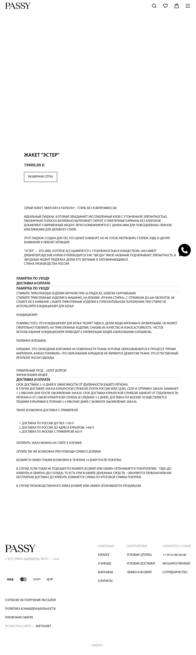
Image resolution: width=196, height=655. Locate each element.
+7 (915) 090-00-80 (174, 555)
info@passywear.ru (176, 563)
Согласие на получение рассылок (30, 600)
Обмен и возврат (139, 572)
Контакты (105, 581)
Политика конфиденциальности (30, 609)
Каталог (103, 555)
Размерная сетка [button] (40, 176)
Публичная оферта (19, 617)
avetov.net (28, 626)
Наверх (98, 645)
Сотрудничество (175, 572)
